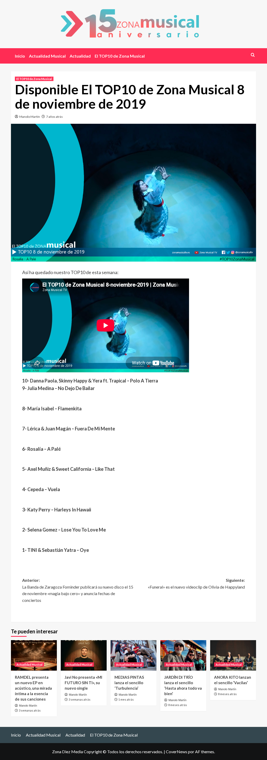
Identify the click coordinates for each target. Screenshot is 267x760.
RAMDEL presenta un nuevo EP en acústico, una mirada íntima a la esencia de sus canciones (33, 688)
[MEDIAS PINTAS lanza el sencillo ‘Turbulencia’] (133, 655)
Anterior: (77, 590)
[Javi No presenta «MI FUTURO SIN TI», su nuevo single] (84, 655)
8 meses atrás (177, 705)
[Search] (253, 54)
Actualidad (80, 55)
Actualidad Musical (47, 55)
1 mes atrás (126, 699)
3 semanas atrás (30, 710)
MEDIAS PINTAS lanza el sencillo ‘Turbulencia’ (129, 682)
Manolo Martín (29, 117)
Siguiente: (196, 583)
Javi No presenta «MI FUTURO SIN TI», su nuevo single (83, 682)
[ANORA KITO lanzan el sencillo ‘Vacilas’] (233, 655)
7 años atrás (54, 117)
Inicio (20, 55)
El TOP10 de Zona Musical (120, 55)
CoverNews (176, 751)
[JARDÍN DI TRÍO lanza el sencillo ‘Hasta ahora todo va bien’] (183, 655)
